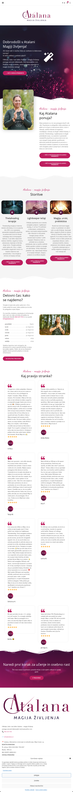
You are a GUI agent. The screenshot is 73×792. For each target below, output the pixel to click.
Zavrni (36, 781)
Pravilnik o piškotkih (29, 789)
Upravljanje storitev (7, 770)
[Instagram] (64, 3)
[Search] (70, 3)
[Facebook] (62, 3)
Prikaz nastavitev (36, 786)
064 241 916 (19, 317)
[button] (70, 758)
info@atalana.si (8, 319)
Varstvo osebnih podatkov (41, 789)
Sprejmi (36, 775)
